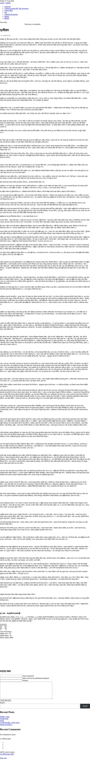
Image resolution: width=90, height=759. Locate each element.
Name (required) (28, 676)
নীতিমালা (6, 18)
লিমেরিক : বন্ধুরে (4, 717)
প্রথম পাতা (7, 7)
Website (25, 680)
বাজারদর (6, 16)
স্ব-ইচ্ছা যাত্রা (4, 719)
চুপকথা (2, 721)
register (8, 3)
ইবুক (5, 13)
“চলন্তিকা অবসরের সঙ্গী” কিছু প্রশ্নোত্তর (16, 9)
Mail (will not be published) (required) (35, 678)
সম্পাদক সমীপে (8, 11)
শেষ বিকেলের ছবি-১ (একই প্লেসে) (9, 723)
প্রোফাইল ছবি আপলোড (11, 14)
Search (2, 703)
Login (2, 3)
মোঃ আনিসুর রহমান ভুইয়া (7, 754)
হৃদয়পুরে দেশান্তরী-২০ (6, 725)
